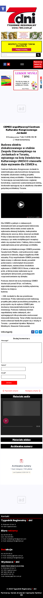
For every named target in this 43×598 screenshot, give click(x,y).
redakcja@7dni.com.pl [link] (15, 556)
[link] (3, 9)
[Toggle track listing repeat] (5, 431)
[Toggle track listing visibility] (38, 431)
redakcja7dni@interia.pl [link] (15, 541)
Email (3, 373)
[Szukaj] (38, 55)
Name (3, 365)
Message (4, 340)
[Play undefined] (6, 421)
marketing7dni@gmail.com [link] (16, 539)
